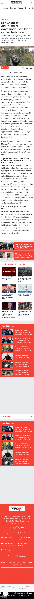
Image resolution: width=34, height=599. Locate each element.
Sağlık (29, 562)
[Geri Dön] (5, 593)
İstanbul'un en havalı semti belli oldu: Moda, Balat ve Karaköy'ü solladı (24, 279)
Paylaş (6, 68)
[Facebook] (12, 527)
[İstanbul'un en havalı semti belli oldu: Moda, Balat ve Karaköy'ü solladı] (25, 271)
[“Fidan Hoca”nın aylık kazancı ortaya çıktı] (25, 288)
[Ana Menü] (2, 3)
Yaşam (20, 8)
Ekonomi (13, 8)
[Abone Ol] (27, 68)
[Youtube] (22, 527)
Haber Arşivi (7, 550)
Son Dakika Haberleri (22, 544)
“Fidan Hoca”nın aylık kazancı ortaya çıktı (24, 294)
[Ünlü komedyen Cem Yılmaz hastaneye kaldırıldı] (9, 271)
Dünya (27, 8)
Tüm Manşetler (8, 543)
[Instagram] (18, 527)
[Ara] (31, 3)
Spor (20, 565)
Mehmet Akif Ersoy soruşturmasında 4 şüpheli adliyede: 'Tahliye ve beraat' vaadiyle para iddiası (8, 314)
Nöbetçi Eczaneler (9, 533)
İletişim (13, 588)
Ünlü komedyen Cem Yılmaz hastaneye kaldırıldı (8, 278)
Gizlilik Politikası (6, 586)
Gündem (4, 8)
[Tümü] (31, 416)
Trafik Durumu (7, 537)
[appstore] (11, 556)
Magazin (15, 565)
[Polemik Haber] (16, 2)
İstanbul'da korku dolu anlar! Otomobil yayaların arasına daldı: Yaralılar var (24, 314)
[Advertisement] (17, 395)
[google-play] (21, 556)
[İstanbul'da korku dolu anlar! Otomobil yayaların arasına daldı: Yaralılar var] (25, 306)
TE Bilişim (28, 587)
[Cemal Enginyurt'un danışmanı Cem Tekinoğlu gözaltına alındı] (9, 288)
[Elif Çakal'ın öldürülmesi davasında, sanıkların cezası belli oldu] (17, 56)
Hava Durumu (24, 533)
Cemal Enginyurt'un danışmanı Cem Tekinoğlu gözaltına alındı (8, 296)
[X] (15, 527)
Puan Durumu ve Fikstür (24, 538)
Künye (5, 588)
